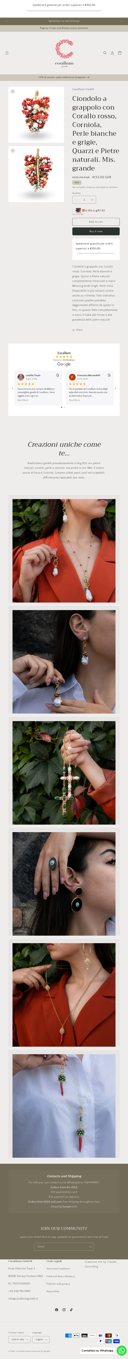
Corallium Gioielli (24, 1351)
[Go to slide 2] (64, 407)
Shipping (90, 187)
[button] (7, 53)
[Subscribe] (90, 1247)
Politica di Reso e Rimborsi (60, 1276)
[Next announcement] (121, 21)
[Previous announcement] (6, 21)
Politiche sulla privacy (58, 1284)
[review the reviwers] (57, 376)
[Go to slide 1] (61, 407)
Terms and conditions (58, 1268)
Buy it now (96, 231)
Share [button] (79, 330)
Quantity (76, 193)
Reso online (52, 1291)
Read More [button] (23, 400)
